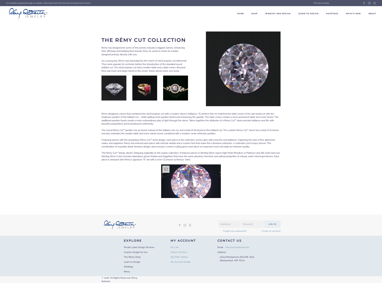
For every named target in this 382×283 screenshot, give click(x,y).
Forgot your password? (235, 231)
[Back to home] (28, 13)
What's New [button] (353, 13)
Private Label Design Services (139, 247)
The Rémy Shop (132, 257)
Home (240, 13)
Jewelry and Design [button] (278, 13)
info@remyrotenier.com (237, 247)
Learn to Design (308, 13)
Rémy (127, 271)
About (372, 13)
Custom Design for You (136, 252)
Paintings (332, 13)
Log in (272, 224)
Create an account (271, 231)
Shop (254, 13)
